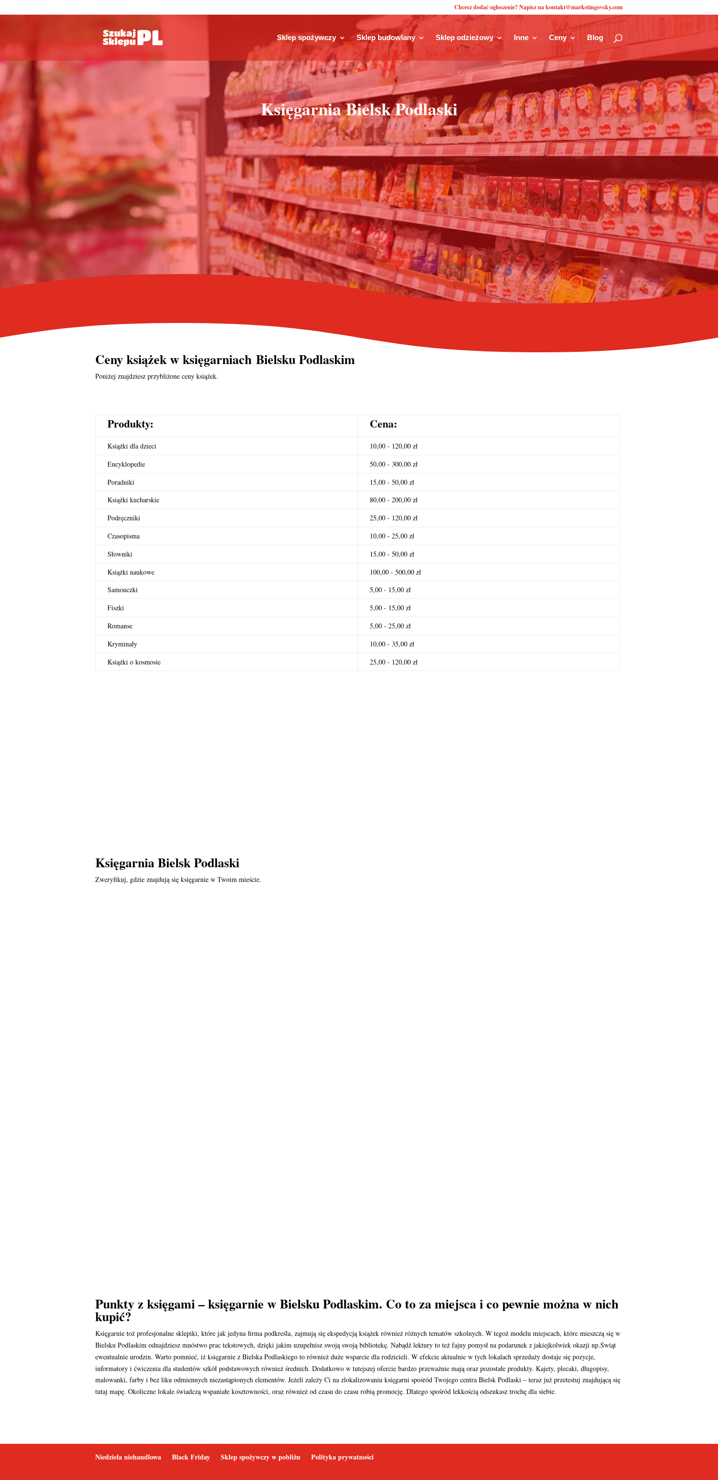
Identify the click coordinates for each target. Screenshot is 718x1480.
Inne (521, 38)
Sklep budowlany (386, 38)
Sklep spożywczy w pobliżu (260, 1457)
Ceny (558, 38)
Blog (595, 38)
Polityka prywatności (342, 1457)
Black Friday (191, 1457)
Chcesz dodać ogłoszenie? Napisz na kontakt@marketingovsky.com (538, 7)
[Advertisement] (359, 205)
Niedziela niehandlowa (128, 1457)
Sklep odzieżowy (464, 38)
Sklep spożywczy (306, 38)
